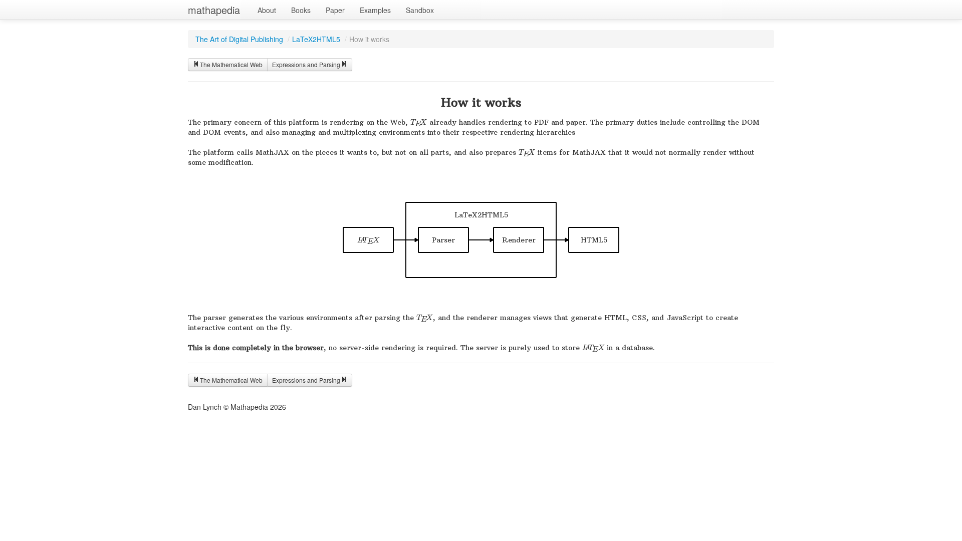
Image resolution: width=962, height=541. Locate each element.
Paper (335, 10)
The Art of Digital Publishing (239, 39)
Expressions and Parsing (306, 64)
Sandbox (420, 10)
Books (301, 10)
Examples (375, 10)
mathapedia (214, 10)
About (267, 10)
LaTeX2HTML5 (316, 39)
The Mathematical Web (231, 64)
